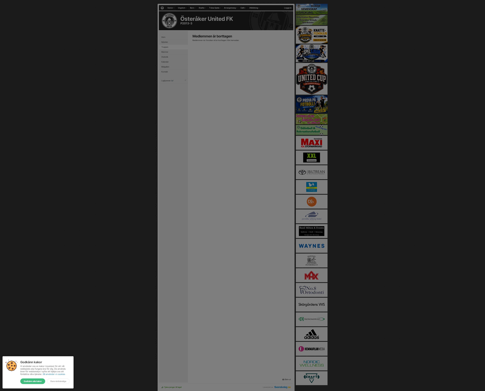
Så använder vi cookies (54, 374)
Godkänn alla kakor (33, 381)
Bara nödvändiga (58, 381)
